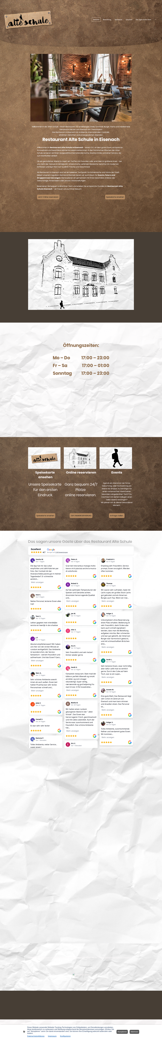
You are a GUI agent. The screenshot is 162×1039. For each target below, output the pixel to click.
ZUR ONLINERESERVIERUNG (81, 515)
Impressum (52, 1036)
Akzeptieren (122, 1032)
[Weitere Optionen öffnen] (155, 20)
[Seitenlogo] (28, 19)
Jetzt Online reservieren (48, 197)
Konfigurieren (65, 1036)
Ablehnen (134, 1032)
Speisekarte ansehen (115, 197)
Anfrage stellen (117, 515)
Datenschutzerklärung (35, 1036)
